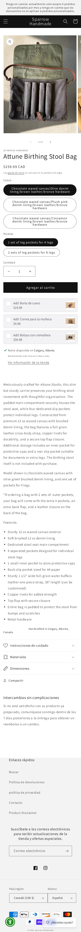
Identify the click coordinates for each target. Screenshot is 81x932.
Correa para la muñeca (32, 319)
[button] (6, 21)
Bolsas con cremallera (32, 335)
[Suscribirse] (67, 851)
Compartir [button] (16, 680)
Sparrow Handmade (44, 930)
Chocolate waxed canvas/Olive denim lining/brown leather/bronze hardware (40, 190)
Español (57, 898)
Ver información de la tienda (28, 362)
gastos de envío (16, 172)
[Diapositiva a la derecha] (50, 142)
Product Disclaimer (23, 813)
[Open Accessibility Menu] (10, 922)
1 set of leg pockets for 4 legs (30, 242)
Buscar (14, 772)
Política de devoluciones (27, 782)
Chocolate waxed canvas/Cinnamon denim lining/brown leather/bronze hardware (40, 221)
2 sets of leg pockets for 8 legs (31, 252)
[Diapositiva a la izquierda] (31, 142)
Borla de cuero (26, 303)
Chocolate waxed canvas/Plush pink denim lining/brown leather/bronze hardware (40, 205)
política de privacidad (24, 792)
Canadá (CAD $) (24, 898)
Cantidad (9, 262)
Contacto (15, 803)
